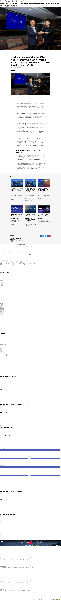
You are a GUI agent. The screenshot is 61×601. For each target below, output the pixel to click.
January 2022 (2, 315)
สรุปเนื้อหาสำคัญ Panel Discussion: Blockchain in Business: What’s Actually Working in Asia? (30, 191)
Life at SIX (1, 351)
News (1, 352)
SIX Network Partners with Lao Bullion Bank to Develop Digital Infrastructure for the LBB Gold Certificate (44, 191)
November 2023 (2, 298)
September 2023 (2, 300)
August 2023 (2, 301)
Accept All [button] (58, 599)
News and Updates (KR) (3, 354)
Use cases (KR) (2, 369)
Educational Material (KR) (3, 343)
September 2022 (2, 311)
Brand (48, 1)
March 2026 (1, 285)
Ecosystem (42, 1)
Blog (45, 1)
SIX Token (30, 1)
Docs (34, 1)
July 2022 (1, 313)
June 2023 (1, 303)
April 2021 (1, 321)
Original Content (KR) (3, 357)
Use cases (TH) (2, 370)
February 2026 (2, 286)
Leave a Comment (30, 251)
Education (1, 339)
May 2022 (1, 314)
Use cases (1, 368)
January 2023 (2, 307)
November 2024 (2, 289)
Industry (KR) (2, 349)
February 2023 (2, 306)
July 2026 (1, 281)
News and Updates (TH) (6, 251)
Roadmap (37, 1)
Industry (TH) (2, 350)
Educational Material (3, 342)
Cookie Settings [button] (53, 599)
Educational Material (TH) (3, 344)
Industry (1, 348)
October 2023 (2, 299)
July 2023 (1, 302)
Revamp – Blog (2, 359)
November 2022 (2, 309)
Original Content (2, 356)
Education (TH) (2, 341)
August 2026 (2, 280)
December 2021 (2, 316)
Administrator (17, 6)
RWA (0, 360)
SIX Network (22, 251)
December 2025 (2, 288)
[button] (41, 236)
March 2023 (1, 305)
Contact (52, 1)
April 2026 (1, 284)
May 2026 (1, 283)
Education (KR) (2, 340)
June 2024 (1, 291)
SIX (19, 251)
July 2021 (1, 319)
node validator (17, 251)
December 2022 (2, 308)
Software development (3, 361)
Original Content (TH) (3, 358)
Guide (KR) (1, 346)
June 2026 (1, 282)
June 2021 (1, 320)
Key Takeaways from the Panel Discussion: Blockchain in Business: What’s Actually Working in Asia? (17, 191)
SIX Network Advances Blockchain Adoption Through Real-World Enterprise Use (11, 265)
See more (30, 458)
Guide (1, 345)
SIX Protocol (26, 251)
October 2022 (2, 310)
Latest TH (13, 251)
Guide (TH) (1, 347)
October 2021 (2, 318)
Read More (12, 199)
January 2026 (2, 287)
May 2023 (1, 304)
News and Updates (2, 353)
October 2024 (2, 290)
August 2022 (2, 312)
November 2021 (2, 317)
